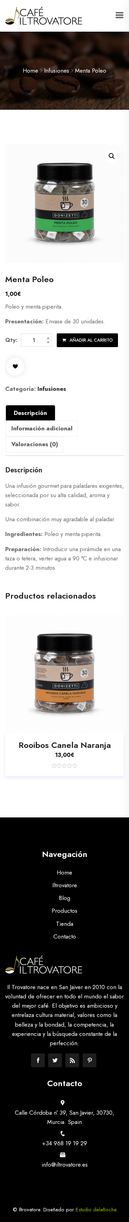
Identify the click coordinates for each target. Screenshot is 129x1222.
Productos (64, 911)
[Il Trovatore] (43, 16)
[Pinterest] (89, 1060)
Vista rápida (75, 724)
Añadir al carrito (90, 340)
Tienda (64, 924)
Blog (64, 898)
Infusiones (56, 70)
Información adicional (42, 428)
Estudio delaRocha (96, 1209)
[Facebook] (38, 1060)
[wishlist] (15, 367)
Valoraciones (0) (34, 444)
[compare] (95, 724)
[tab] (30, 412)
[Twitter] (55, 1060)
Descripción (30, 413)
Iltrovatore (64, 885)
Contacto (64, 936)
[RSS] (72, 1060)
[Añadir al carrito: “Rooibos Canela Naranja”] (55, 724)
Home (30, 70)
